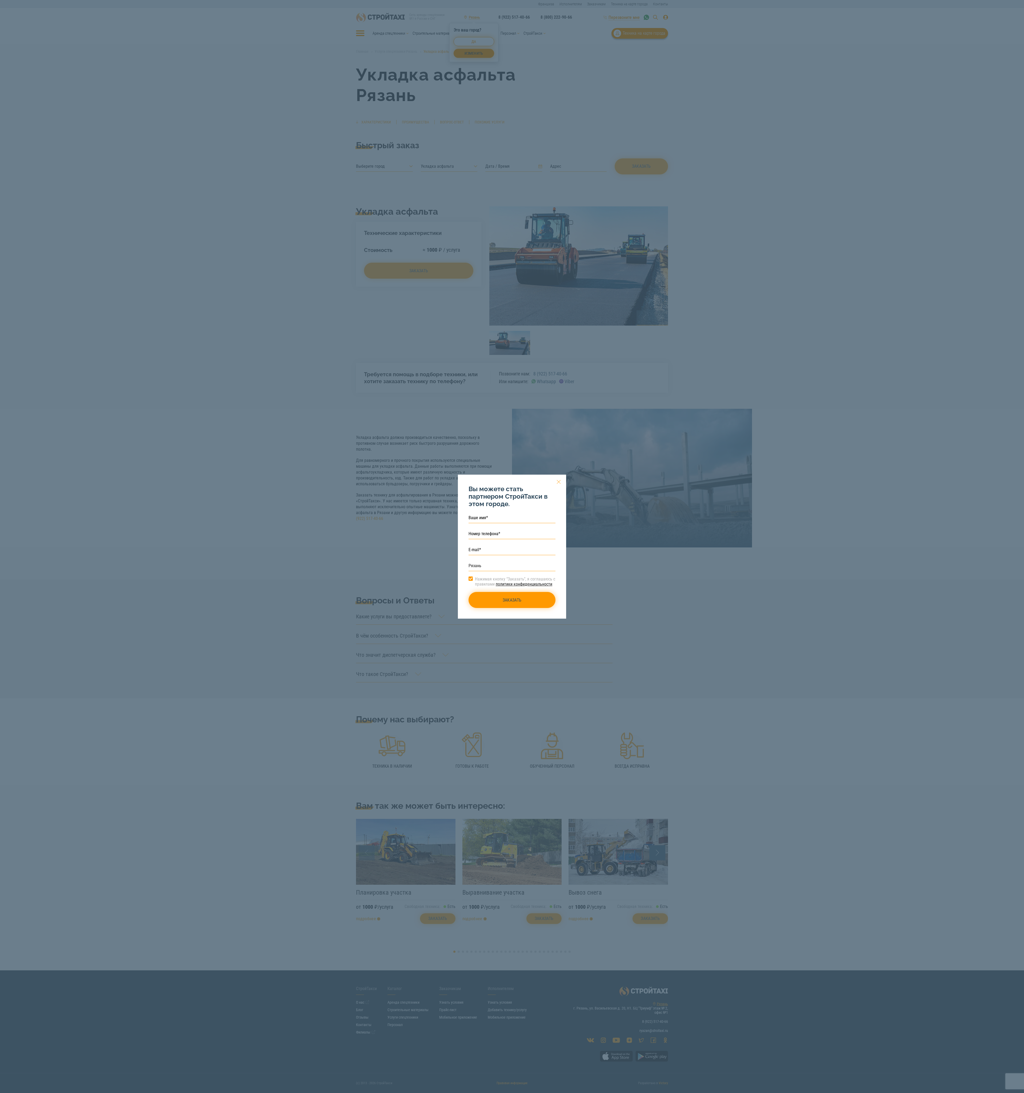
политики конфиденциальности (524, 584)
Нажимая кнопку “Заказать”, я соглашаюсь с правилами (515, 581)
